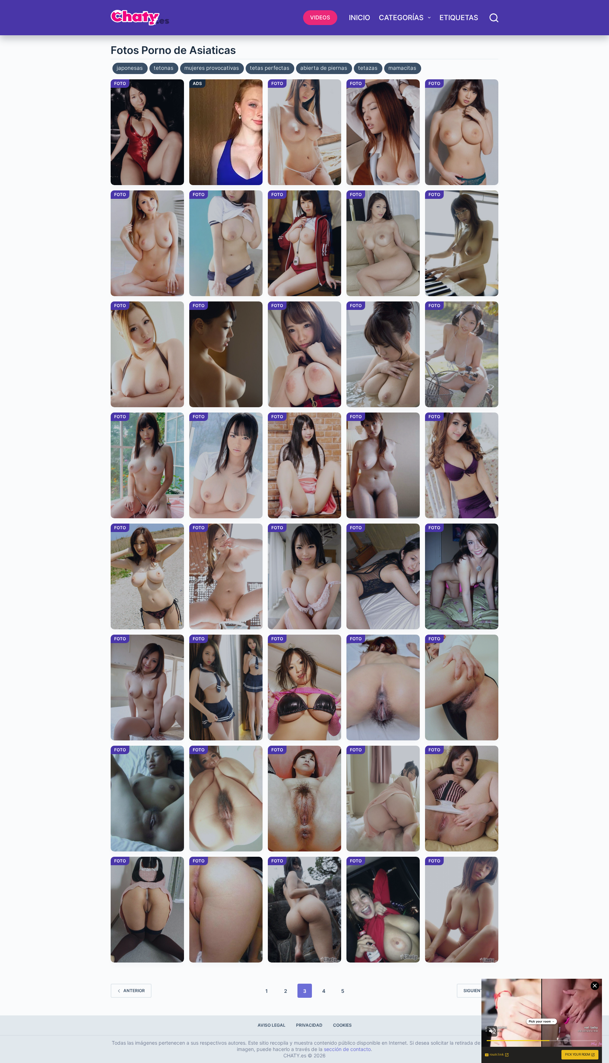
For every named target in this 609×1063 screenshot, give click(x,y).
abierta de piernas (323, 68)
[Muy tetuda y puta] (304, 687)
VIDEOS (320, 17)
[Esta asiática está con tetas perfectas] (226, 354)
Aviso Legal (271, 1025)
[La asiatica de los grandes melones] (461, 910)
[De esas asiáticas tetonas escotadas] (147, 132)
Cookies (342, 1025)
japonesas (130, 68)
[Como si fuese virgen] (461, 465)
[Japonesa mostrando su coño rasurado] (461, 798)
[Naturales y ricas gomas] (226, 576)
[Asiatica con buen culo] (383, 798)
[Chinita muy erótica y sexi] (383, 132)
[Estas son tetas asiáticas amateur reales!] (383, 354)
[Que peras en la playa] (147, 576)
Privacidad (309, 1025)
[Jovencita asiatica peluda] (461, 687)
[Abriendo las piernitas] (304, 465)
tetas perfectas (269, 68)
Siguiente (474, 990)
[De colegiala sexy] (226, 687)
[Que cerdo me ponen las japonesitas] (461, 132)
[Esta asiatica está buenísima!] (304, 910)
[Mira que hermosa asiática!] (226, 465)
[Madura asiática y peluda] (304, 798)
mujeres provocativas (211, 68)
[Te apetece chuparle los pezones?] (147, 354)
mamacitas (402, 68)
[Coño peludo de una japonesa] (383, 687)
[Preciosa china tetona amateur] (461, 243)
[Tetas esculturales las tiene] (147, 243)
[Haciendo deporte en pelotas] (304, 243)
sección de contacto (347, 1049)
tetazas (367, 68)
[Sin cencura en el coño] (147, 798)
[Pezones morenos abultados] (147, 687)
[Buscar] (494, 17)
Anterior (134, 990)
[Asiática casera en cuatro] (147, 910)
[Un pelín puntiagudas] (304, 132)
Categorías (401, 17)
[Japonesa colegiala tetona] (226, 243)
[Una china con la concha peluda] (226, 798)
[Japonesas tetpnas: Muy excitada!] (304, 354)
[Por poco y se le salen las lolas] (461, 354)
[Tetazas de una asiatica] (383, 465)
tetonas (163, 68)
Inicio (359, 17)
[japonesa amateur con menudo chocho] (226, 910)
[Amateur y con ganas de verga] (383, 576)
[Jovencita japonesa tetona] (304, 576)
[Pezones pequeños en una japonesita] (147, 465)
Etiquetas (458, 17)
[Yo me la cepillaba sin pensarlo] (383, 243)
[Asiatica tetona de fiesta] (383, 910)
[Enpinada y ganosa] (461, 576)
